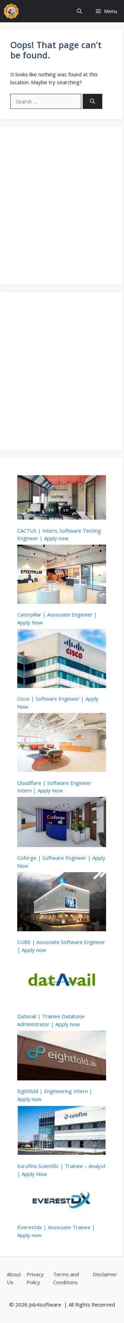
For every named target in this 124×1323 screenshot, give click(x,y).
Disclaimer (105, 1274)
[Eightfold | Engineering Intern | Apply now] (61, 1056)
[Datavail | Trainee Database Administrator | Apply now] (61, 981)
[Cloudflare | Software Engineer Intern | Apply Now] (61, 743)
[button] (79, 11)
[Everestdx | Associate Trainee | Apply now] (62, 1199)
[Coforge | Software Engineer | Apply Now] (61, 823)
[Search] (92, 101)
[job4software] (11, 11)
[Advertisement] (62, 206)
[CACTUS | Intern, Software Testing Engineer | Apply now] (61, 498)
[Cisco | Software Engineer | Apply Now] (61, 659)
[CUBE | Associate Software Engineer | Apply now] (61, 902)
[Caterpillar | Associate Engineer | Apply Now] (61, 575)
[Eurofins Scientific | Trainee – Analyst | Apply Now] (61, 1131)
